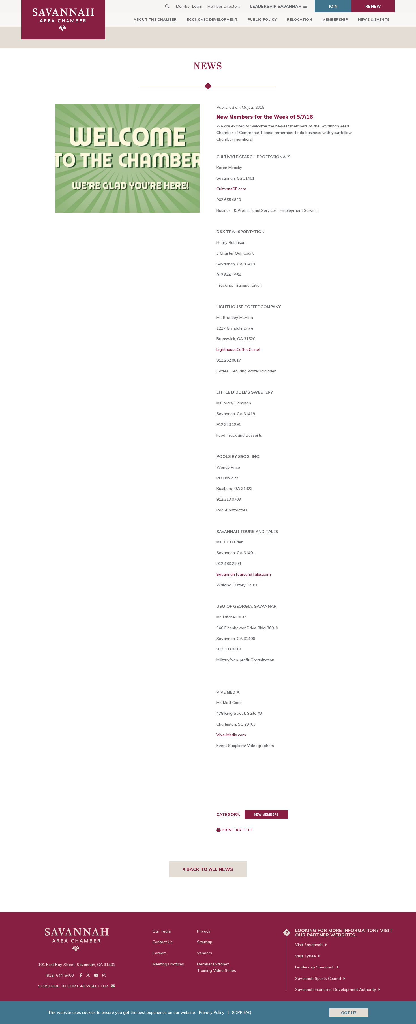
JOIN (333, 6)
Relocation (299, 19)
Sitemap (204, 941)
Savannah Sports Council (318, 978)
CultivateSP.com (231, 188)
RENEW (373, 6)
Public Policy (262, 19)
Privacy (204, 931)
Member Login (189, 6)
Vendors (204, 952)
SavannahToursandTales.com (243, 574)
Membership (335, 19)
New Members (266, 814)
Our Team (162, 931)
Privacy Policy (211, 1012)
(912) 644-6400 (59, 975)
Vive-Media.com (231, 734)
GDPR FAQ (241, 1012)
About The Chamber (155, 19)
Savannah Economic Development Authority (335, 989)
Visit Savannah (309, 944)
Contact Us (163, 941)
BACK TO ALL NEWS (209, 869)
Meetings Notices (168, 964)
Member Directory (223, 6)
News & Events (374, 19)
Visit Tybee (305, 956)
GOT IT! (348, 1012)
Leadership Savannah (275, 6)
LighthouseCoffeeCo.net (238, 349)
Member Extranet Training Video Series (216, 967)
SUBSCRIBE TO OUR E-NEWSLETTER (73, 986)
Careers (160, 952)
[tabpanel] (127, 158)
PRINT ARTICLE (236, 830)
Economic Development (212, 19)
